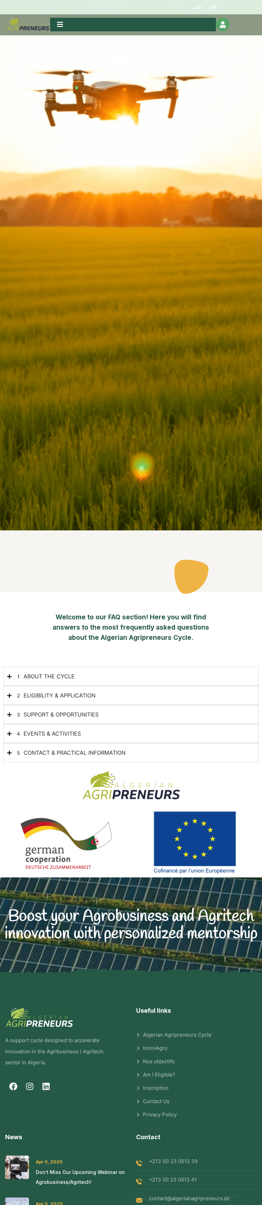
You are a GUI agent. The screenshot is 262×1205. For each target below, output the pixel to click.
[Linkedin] (46, 1086)
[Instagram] (29, 1086)
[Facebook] (13, 1086)
